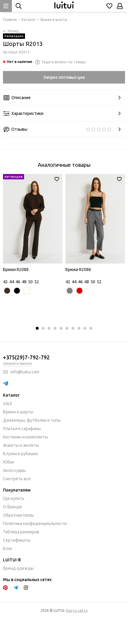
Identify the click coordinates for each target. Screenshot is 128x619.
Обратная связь (18, 515)
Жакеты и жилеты (21, 445)
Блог (8, 548)
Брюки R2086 (78, 269)
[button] (37, 328)
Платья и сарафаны (22, 428)
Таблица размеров (21, 531)
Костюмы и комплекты (25, 437)
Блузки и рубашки (20, 453)
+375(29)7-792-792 (26, 357)
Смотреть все (17, 478)
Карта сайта (77, 610)
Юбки (8, 462)
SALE (8, 403)
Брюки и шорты (18, 411)
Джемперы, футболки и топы (32, 420)
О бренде (12, 506)
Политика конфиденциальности (35, 523)
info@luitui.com (24, 371)
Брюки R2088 (16, 269)
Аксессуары (14, 470)
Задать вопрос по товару (63, 62)
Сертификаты (16, 540)
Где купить (13, 498)
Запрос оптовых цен (64, 77)
